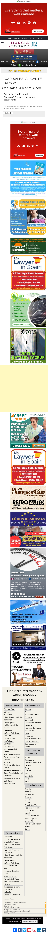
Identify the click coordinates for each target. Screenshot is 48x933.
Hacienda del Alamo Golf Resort (33, 729)
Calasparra (29, 760)
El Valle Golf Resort (32, 805)
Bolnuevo (28, 717)
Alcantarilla (29, 794)
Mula (27, 779)
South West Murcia (34, 705)
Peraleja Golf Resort (33, 824)
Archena (28, 797)
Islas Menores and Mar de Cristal (13, 718)
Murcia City (29, 821)
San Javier (8, 768)
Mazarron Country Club (11, 872)
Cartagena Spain (10, 904)
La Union (7, 736)
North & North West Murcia (34, 752)
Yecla (27, 781)
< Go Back (7, 113)
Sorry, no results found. (16, 94)
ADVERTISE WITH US (21, 38)
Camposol (29, 720)
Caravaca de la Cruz (33, 763)
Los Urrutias (9, 746)
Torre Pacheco (9, 783)
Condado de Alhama (33, 722)
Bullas (27, 757)
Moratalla (29, 776)
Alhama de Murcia (32, 714)
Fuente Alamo (30, 725)
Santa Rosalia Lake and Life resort (13, 774)
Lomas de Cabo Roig (12, 895)
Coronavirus (8, 906)
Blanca (27, 800)
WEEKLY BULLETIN (36, 38)
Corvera (28, 802)
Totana (27, 746)
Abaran (28, 792)
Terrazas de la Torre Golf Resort (12, 779)
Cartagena (8, 712)
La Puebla (8, 730)
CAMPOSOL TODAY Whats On (15, 902)
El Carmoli (8, 714)
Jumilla (28, 773)
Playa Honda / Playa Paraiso (12, 758)
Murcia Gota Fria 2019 (12, 909)
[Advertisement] (24, 388)
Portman (7, 762)
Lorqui (27, 813)
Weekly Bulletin (9, 913)
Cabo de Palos (9, 709)
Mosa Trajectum (31, 818)
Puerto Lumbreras (32, 741)
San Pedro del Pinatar (12, 770)
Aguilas (28, 709)
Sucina (27, 829)
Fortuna (28, 771)
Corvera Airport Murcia (12, 907)
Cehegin (28, 765)
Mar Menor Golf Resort (10, 750)
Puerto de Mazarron (33, 738)
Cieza (27, 768)
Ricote (27, 826)
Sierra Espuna (30, 744)
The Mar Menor (13, 705)
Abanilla (28, 789)
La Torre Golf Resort (12, 733)
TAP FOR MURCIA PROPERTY (24, 70)
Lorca (27, 733)
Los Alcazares (9, 738)
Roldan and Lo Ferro (12, 765)
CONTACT (9, 38)
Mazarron (29, 736)
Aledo (27, 712)
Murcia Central (34, 785)
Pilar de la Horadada (12, 754)
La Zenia (7, 892)
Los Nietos (8, 744)
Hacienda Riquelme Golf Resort (32, 809)
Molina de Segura (32, 816)
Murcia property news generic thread (17, 911)
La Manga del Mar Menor (11, 726)
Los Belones (9, 741)
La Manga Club (10, 722)
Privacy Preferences (29, 921)
